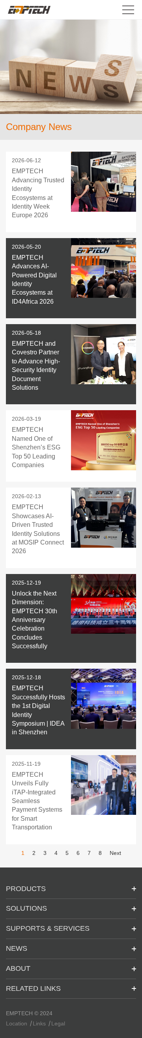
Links (39, 1023)
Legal (58, 1023)
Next (115, 853)
